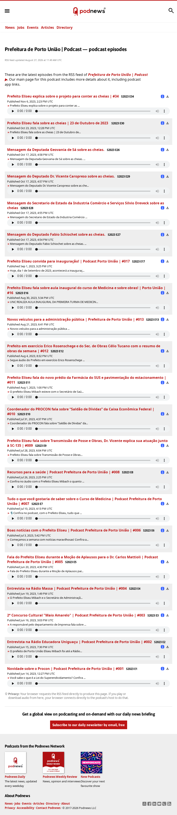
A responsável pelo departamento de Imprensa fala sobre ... (48, 624)
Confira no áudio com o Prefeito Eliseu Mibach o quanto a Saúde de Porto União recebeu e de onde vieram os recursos (83, 481)
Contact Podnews (48, 808)
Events (32, 27)
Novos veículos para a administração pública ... (40, 329)
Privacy (10, 808)
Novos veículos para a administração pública (38, 329)
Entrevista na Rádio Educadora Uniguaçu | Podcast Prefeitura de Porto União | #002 (79, 641)
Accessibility (25, 808)
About (65, 803)
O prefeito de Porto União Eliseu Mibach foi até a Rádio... (46, 651)
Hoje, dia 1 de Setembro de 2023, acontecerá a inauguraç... (47, 270)
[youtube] (159, 805)
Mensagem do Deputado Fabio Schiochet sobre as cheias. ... (48, 244)
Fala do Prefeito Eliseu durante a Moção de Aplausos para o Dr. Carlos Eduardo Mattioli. (62, 571)
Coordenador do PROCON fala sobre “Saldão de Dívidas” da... (49, 423)
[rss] (169, 805)
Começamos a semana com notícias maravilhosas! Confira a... (49, 539)
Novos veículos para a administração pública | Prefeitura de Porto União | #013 (75, 319)
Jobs (20, 27)
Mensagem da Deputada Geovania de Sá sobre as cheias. (55, 149)
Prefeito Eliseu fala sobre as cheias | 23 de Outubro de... (45, 132)
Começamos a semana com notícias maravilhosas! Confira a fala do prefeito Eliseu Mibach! (65, 539)
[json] (164, 805)
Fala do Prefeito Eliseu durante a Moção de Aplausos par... (46, 571)
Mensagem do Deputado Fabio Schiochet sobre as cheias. (56, 234)
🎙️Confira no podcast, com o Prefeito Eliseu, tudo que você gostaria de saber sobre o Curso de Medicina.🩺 (76, 513)
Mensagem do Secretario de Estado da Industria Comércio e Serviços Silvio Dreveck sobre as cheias (70, 217)
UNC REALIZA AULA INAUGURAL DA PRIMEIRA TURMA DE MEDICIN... (54, 302)
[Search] (171, 12)
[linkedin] (154, 805)
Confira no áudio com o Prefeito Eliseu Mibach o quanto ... (47, 481)
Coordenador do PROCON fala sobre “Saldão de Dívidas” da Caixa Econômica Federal (61, 423)
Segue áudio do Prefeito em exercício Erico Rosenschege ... (47, 360)
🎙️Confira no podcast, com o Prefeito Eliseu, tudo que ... (46, 513)
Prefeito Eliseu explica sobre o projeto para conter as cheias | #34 (63, 96)
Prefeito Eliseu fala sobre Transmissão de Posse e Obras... (46, 455)
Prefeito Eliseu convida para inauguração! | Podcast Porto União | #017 (68, 261)
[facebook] (149, 805)
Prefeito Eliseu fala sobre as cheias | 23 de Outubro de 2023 (58, 123)
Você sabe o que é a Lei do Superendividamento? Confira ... (47, 678)
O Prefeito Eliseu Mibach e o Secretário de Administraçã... (46, 598)
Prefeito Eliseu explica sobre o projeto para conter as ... (45, 105)
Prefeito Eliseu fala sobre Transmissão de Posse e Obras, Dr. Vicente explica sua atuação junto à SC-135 (72, 455)
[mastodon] (144, 805)
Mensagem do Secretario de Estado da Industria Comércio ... (48, 217)
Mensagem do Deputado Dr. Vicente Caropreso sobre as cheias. (61, 176)
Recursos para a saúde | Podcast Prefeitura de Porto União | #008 (63, 472)
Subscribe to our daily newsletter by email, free (88, 725)
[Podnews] (75, 11)
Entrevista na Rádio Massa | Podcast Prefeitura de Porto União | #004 (67, 588)
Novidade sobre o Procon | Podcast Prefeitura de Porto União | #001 (65, 668)
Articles (47, 27)
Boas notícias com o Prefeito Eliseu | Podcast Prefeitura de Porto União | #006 (74, 530)
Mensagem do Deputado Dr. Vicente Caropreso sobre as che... (49, 185)
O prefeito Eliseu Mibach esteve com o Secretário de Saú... (47, 392)
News (10, 27)
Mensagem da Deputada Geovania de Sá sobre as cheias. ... (47, 159)
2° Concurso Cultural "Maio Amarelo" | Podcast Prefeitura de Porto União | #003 (76, 615)
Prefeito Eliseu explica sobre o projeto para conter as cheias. (45, 105)
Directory (65, 27)
